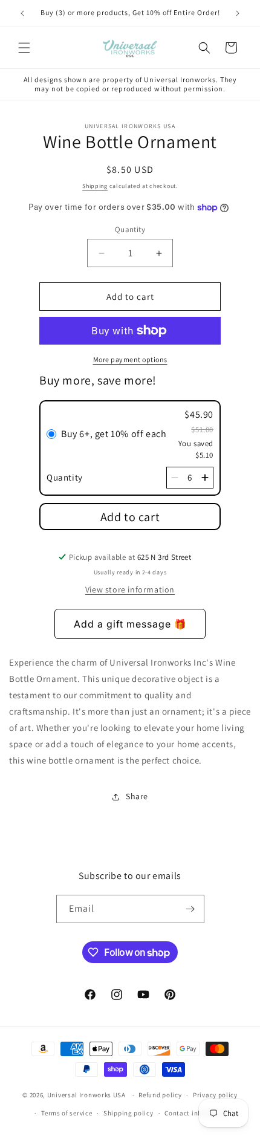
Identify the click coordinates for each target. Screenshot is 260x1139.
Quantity (130, 229)
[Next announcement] (237, 13)
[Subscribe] (190, 909)
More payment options (130, 359)
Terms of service (66, 1113)
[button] (24, 47)
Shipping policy (128, 1113)
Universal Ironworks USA (86, 1095)
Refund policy (159, 1095)
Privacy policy (215, 1095)
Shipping (95, 186)
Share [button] (137, 796)
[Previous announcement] (22, 13)
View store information (130, 589)
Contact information (197, 1113)
